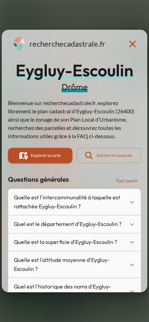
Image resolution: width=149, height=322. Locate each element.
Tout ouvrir (127, 180)
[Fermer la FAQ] (132, 44)
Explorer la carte (46, 155)
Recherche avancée (114, 155)
